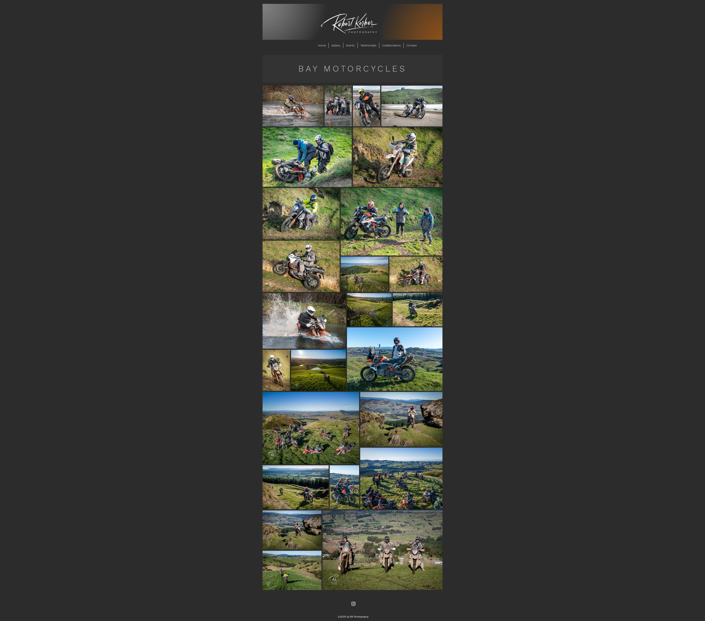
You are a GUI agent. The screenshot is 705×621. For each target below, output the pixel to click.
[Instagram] (353, 604)
